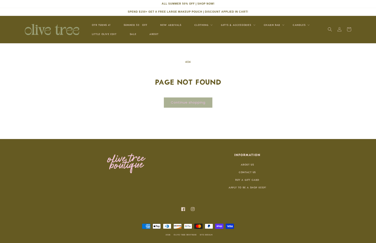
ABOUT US (247, 164)
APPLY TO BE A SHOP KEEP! (247, 187)
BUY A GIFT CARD (247, 179)
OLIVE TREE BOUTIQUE (185, 234)
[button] (330, 29)
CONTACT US (247, 172)
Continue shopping (188, 102)
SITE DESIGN (206, 234)
